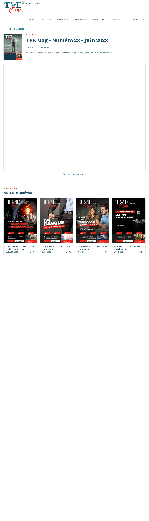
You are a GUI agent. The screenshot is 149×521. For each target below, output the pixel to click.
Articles (46, 19)
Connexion (138, 19)
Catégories (63, 19)
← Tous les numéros (13, 29)
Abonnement (99, 19)
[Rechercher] (123, 19)
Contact (117, 19)
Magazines (81, 19)
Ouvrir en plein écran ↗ (74, 174)
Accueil (31, 19)
